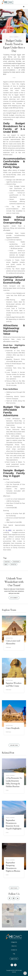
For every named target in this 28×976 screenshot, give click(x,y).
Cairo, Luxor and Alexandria (13, 642)
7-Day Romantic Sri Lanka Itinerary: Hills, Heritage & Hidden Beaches (14, 782)
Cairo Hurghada (12, 728)
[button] (23, 6)
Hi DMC (8, 530)
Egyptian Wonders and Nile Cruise (13, 684)
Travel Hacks (16, 561)
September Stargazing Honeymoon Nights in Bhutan (13, 867)
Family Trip (13, 564)
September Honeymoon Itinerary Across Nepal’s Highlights (13, 824)
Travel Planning (14, 36)
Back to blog (14, 888)
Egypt (5, 564)
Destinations (9, 638)
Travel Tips (7, 561)
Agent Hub (14, 958)
